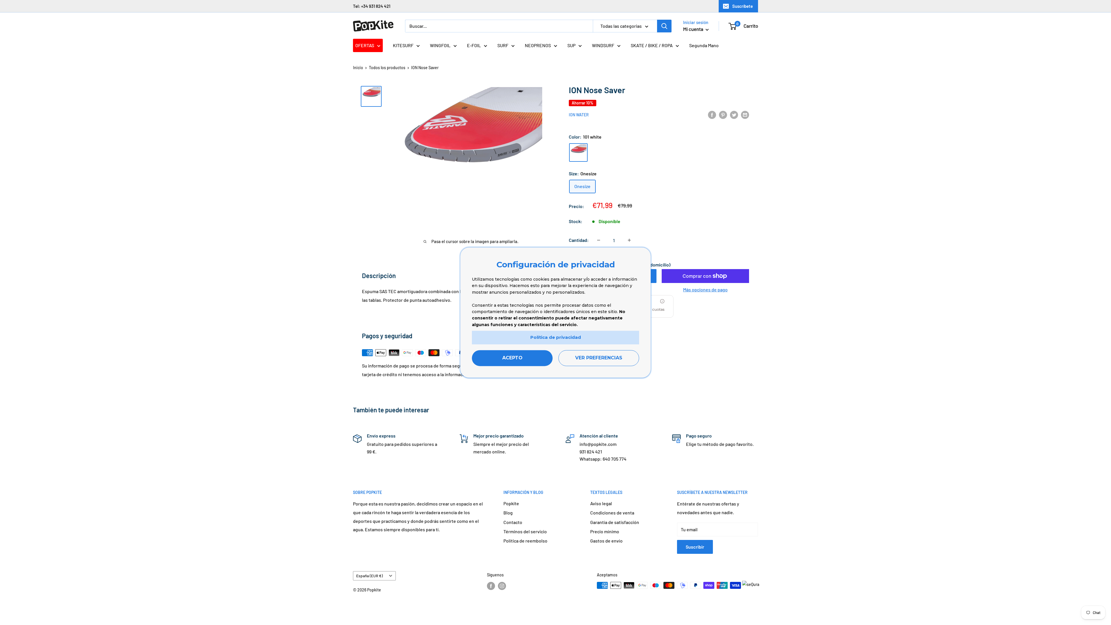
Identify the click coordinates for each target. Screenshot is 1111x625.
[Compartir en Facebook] (712, 114)
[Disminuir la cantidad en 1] (599, 240)
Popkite (511, 503)
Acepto (512, 358)
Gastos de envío (606, 540)
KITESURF (403, 45)
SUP (571, 45)
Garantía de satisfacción (614, 522)
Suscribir (695, 546)
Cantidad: (579, 240)
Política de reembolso (525, 540)
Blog (508, 512)
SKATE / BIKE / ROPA (652, 45)
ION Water (579, 114)
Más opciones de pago (705, 289)
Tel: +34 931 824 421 (371, 6)
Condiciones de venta (612, 512)
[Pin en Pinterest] (723, 114)
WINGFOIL (440, 45)
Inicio (358, 67)
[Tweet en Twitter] (734, 114)
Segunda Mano (704, 45)
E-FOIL (474, 45)
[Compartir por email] (745, 114)
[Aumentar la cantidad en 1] (629, 240)
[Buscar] (664, 26)
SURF (502, 45)
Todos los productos (387, 67)
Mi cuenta (693, 29)
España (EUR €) (369, 575)
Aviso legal (601, 503)
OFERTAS (364, 45)
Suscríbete (742, 6)
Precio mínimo (604, 531)
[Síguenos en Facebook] (491, 586)
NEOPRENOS (538, 45)
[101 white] (578, 152)
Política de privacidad (555, 337)
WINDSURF (603, 45)
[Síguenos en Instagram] (502, 586)
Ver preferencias (598, 358)
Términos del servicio (525, 531)
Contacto (512, 522)
